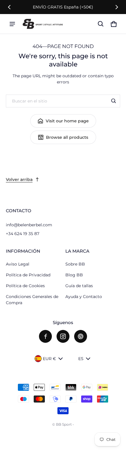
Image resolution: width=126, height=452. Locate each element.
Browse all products (67, 137)
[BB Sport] (42, 23)
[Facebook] (45, 336)
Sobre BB (75, 264)
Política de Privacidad (28, 275)
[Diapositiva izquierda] (9, 7)
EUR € (49, 358)
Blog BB (74, 275)
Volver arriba (19, 179)
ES (81, 358)
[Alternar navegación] (12, 24)
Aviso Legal (17, 264)
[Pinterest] (80, 336)
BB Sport (64, 424)
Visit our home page (67, 121)
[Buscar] (113, 101)
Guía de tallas (79, 285)
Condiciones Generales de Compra (32, 299)
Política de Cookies (25, 285)
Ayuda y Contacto (83, 296)
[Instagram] (63, 336)
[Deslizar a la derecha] (116, 7)
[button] (100, 24)
